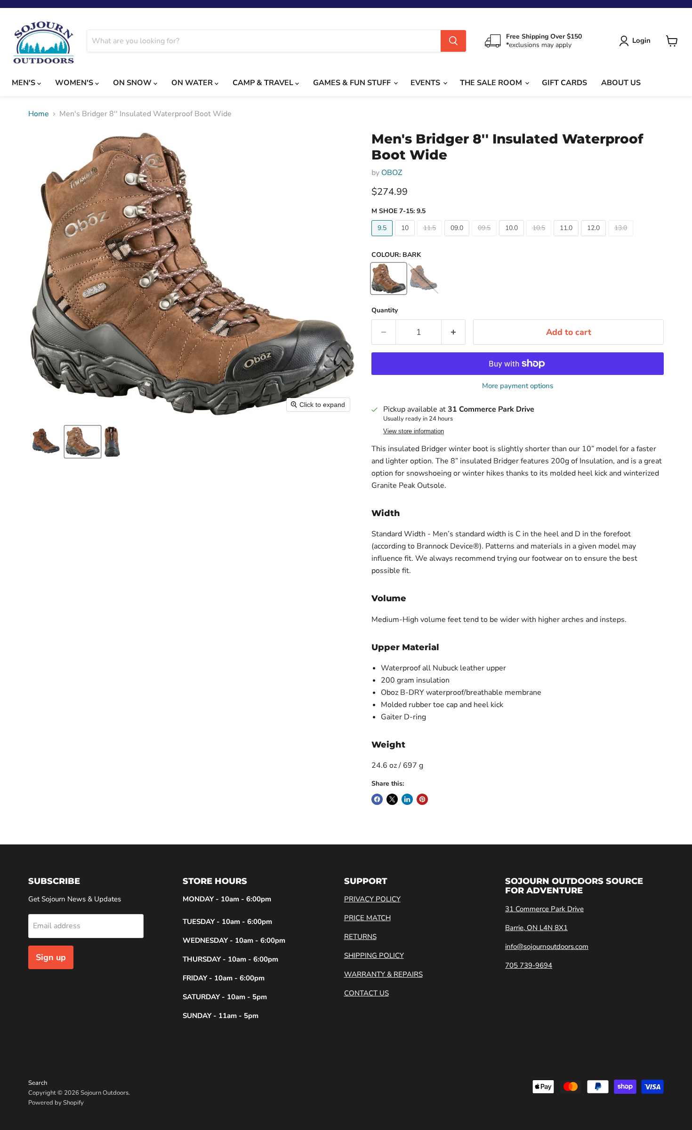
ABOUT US (621, 83)
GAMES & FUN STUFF (353, 83)
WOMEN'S (75, 83)
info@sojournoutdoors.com (546, 946)
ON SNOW (133, 83)
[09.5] (485, 238)
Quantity (384, 310)
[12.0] (594, 238)
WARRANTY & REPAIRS (383, 974)
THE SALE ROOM (492, 83)
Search (37, 1083)
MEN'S (24, 83)
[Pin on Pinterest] (422, 799)
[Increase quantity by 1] (454, 332)
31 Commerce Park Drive (544, 909)
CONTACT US (366, 993)
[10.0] (512, 238)
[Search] (453, 41)
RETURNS (360, 936)
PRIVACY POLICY (372, 899)
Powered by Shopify (56, 1102)
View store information (413, 431)
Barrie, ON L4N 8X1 (536, 927)
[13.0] (622, 238)
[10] (406, 238)
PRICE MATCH (367, 918)
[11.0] (567, 238)
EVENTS (426, 83)
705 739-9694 (528, 965)
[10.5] (540, 238)
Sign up (51, 957)
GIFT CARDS (564, 83)
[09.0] (458, 238)
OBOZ (391, 172)
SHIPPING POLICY (374, 955)
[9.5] (383, 238)
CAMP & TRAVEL (264, 83)
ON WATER (193, 83)
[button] (46, 442)
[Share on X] (392, 799)
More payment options (517, 386)
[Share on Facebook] (377, 799)
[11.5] (430, 238)
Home (38, 114)
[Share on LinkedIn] (407, 799)
